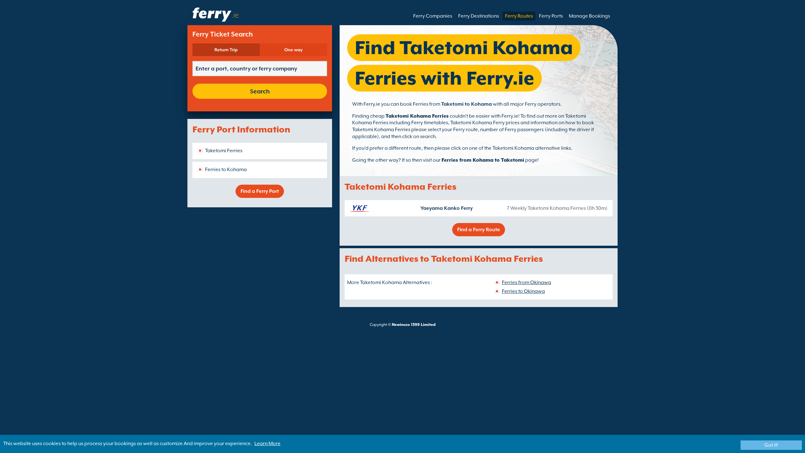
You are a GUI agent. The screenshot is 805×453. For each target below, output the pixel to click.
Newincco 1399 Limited (414, 324)
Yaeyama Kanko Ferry (446, 208)
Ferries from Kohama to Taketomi (482, 160)
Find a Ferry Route (478, 229)
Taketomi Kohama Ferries (417, 116)
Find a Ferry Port (260, 191)
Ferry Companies (432, 16)
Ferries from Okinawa (526, 282)
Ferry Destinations (478, 16)
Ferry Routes (519, 16)
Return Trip (226, 49)
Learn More (267, 443)
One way (293, 49)
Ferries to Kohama (226, 169)
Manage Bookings (589, 16)
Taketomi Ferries (223, 151)
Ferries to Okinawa (523, 291)
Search (260, 91)
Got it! (771, 445)
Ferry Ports (551, 16)
